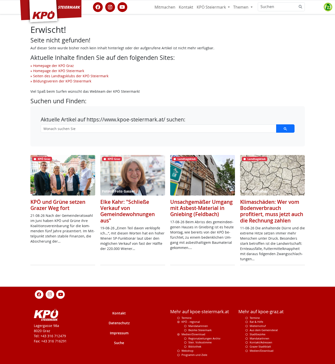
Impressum (119, 333)
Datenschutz (119, 323)
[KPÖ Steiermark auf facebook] (98, 6)
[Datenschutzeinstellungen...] (328, 7)
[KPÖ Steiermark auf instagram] (110, 6)
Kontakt (186, 7)
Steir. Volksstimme (200, 342)
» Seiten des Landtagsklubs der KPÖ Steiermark (69, 76)
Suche (119, 342)
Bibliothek (194, 346)
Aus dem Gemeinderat (264, 330)
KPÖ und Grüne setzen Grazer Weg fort (57, 204)
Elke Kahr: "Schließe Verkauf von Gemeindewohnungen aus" (127, 211)
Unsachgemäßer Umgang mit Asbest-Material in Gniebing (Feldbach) (201, 208)
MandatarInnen (259, 338)
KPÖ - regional (190, 322)
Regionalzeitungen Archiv (204, 338)
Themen (241, 7)
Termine (186, 318)
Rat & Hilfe (256, 322)
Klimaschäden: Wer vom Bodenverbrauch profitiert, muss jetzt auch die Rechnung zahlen (271, 211)
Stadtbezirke (257, 334)
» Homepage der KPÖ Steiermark (57, 70)
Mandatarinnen (198, 326)
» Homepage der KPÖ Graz (52, 65)
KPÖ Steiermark (212, 7)
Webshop (187, 350)
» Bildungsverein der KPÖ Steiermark (60, 81)
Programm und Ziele (194, 355)
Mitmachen (165, 7)
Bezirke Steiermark (200, 330)
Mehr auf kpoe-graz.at (260, 311)
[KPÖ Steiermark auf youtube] (122, 6)
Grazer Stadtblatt (260, 346)
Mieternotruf (258, 326)
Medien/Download (193, 334)
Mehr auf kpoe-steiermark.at (199, 311)
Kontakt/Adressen (261, 342)
